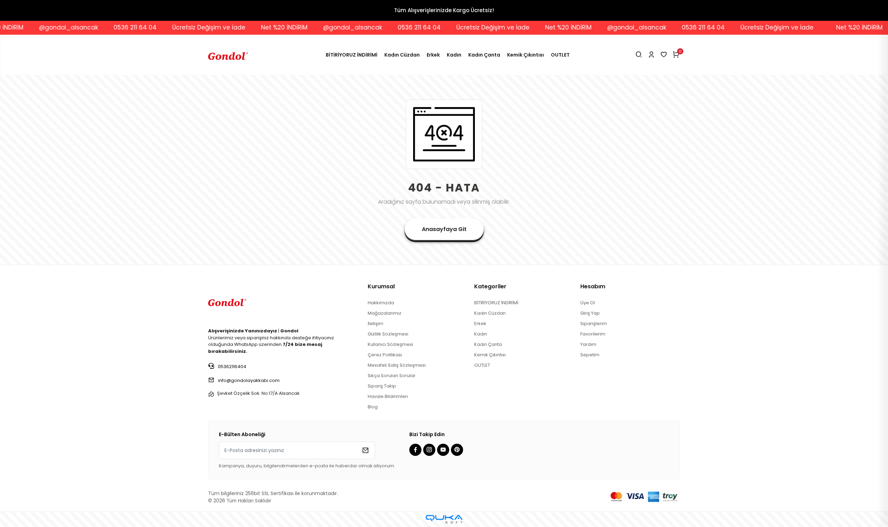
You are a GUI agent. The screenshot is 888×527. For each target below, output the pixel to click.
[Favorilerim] (663, 55)
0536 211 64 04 (113, 27)
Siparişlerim (593, 323)
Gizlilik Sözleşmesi (388, 334)
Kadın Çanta (484, 54)
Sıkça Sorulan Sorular (392, 375)
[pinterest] (458, 450)
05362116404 (231, 366)
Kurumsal (381, 286)
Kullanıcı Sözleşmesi (390, 344)
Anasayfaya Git (444, 229)
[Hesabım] (651, 55)
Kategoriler (490, 286)
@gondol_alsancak (46, 27)
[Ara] (638, 55)
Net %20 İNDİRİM (262, 27)
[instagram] (430, 450)
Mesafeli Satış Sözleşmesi (397, 365)
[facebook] (416, 450)
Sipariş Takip (382, 386)
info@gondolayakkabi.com (249, 380)
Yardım (588, 344)
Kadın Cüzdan (402, 54)
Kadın (454, 54)
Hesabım (592, 286)
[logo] (227, 301)
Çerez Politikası (385, 354)
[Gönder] (365, 450)
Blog (373, 406)
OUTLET (560, 54)
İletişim (375, 323)
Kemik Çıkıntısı (525, 54)
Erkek (433, 54)
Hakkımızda (381, 302)
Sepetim (589, 354)
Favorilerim (592, 334)
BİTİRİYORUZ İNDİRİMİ (351, 54)
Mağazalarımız (384, 313)
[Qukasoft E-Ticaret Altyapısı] (444, 519)
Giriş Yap (590, 313)
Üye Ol (587, 302)
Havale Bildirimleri (388, 396)
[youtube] (444, 450)
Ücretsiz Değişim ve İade (187, 27)
